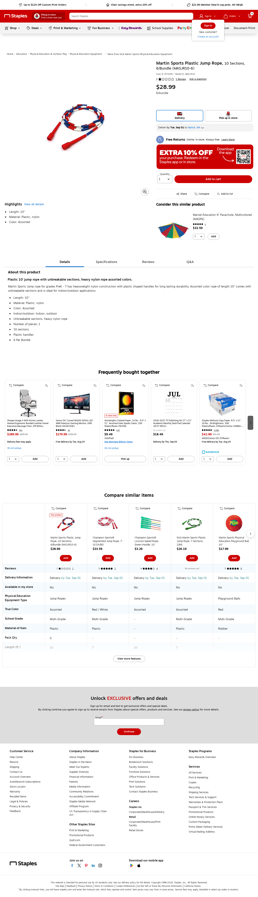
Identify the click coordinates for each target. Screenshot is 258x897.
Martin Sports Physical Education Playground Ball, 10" (234, 541)
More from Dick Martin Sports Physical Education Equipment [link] (140, 54)
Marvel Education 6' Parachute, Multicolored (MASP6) (222, 217)
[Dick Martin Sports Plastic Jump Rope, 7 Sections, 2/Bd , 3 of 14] (192, 524)
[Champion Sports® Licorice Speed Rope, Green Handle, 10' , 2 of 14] (150, 524)
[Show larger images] (145, 192)
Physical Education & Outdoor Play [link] (48, 54)
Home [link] (10, 54)
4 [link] (157, 568)
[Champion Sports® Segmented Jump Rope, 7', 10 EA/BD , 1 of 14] (107, 524)
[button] (189, 16)
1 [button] (157, 79)
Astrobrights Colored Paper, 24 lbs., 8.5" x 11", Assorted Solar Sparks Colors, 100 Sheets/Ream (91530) (125, 423)
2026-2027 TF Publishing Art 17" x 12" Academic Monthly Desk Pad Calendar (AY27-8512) (172, 423)
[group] (28, 422)
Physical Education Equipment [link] (86, 54)
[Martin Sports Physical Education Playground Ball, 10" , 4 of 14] (234, 524)
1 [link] (205, 224)
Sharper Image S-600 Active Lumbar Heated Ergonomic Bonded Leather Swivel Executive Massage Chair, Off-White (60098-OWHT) (27, 423)
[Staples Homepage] (16, 16)
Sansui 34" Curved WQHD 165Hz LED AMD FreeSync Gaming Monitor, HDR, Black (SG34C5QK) (74, 423)
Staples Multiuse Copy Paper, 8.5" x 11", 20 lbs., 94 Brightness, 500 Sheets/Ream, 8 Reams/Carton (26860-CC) (222, 423)
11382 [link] (216, 430)
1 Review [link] (181, 79)
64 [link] (69, 430)
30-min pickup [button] (14, 448)
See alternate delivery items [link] (118, 441)
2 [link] (115, 568)
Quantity (165, 174)
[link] (43, 4)
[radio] (179, 115)
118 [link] (118, 430)
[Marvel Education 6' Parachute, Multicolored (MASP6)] (173, 230)
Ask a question (198, 79)
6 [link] (241, 568)
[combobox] (131, 16)
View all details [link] (34, 204)
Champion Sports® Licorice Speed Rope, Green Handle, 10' (147, 541)
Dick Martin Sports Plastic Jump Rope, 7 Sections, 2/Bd (191, 541)
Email (98, 717)
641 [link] (20, 430)
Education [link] (21, 54)
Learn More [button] (228, 140)
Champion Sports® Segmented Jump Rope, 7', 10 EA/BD (108, 541)
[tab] (64, 262)
